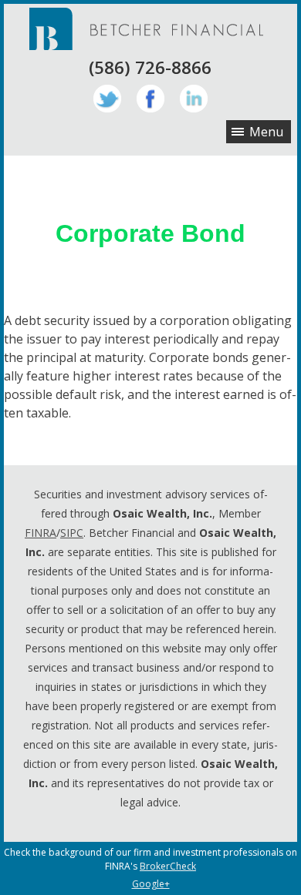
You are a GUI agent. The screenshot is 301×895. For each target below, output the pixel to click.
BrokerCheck (168, 866)
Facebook (150, 98)
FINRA (40, 532)
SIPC (71, 532)
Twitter (107, 98)
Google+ (151, 883)
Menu (266, 131)
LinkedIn (194, 98)
